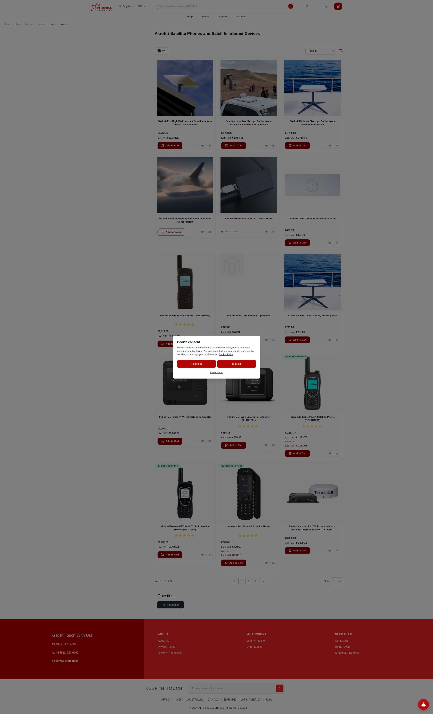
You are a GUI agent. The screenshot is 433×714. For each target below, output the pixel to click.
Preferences (216, 372)
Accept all (196, 363)
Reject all (236, 363)
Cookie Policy (226, 354)
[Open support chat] (423, 704)
